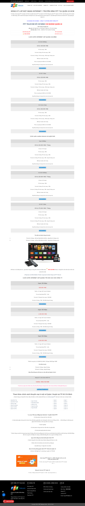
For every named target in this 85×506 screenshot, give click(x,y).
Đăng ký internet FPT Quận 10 (42, 470)
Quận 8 (65, 401)
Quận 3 (55, 403)
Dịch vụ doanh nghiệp (69, 5)
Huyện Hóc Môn (34, 406)
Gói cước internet (37, 5)
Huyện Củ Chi (34, 404)
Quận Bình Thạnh (14, 401)
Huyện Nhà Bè (34, 407)
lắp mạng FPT (52, 396)
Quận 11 (66, 406)
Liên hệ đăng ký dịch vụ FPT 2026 (52, 1)
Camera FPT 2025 (53, 5)
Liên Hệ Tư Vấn (42, 68)
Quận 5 (55, 406)
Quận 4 (55, 405)
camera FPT (63, 493)
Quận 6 (55, 408)
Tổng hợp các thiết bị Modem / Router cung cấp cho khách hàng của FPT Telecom (43, 274)
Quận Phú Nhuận (14, 405)
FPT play (60, 5)
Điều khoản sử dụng (47, 486)
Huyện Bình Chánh (35, 402)
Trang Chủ (29, 5)
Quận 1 (55, 400)
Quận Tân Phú (14, 408)
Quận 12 (66, 408)
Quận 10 (66, 405)
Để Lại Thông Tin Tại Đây (42, 389)
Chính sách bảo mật (47, 491)
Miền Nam (41, 1)
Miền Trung (34, 1)
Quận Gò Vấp (13, 403)
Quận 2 (55, 401)
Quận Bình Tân (14, 400)
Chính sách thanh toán (48, 489)
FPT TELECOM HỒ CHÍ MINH (34, 24)
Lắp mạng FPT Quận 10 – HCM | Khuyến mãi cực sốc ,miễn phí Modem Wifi (53, 458)
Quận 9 (65, 403)
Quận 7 (65, 400)
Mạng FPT (63, 491)
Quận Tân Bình (14, 406)
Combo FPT (45, 5)
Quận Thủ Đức (34, 400)
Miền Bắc (27, 1)
